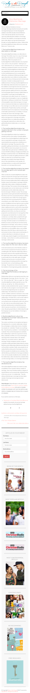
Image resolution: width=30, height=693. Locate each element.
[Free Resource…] (15, 672)
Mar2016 (4, 22)
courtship (16, 413)
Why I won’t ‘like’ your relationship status (17, 423)
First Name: (6, 435)
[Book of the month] (15, 480)
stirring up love (23, 413)
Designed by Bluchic (13, 691)
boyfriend (4, 413)
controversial (10, 413)
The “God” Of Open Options (9, 420)
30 (5, 20)
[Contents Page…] (15, 606)
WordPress (4, 691)
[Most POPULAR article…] (15, 513)
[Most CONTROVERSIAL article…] (15, 573)
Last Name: (6, 442)
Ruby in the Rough (12, 690)
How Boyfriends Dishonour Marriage (17, 20)
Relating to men (19, 24)
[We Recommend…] (15, 639)
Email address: (7, 449)
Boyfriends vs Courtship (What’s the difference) (16, 400)
